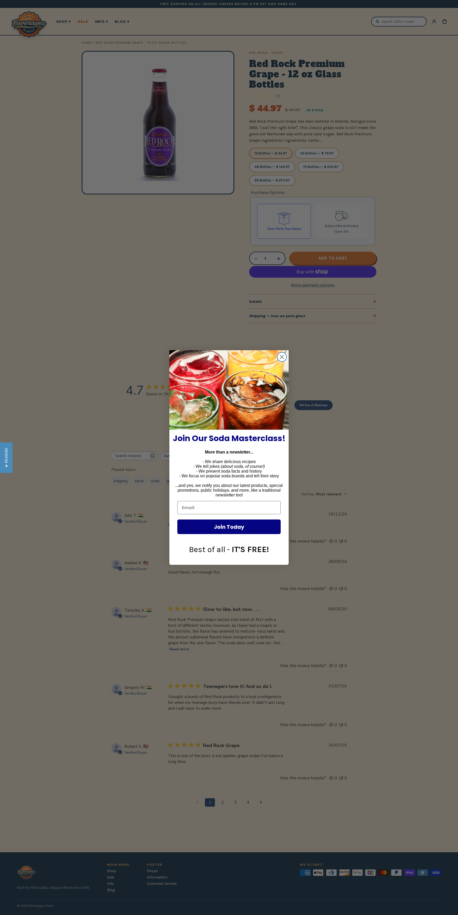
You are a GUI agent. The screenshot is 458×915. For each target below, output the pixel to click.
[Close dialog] (282, 357)
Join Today (229, 527)
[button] (6, 457)
